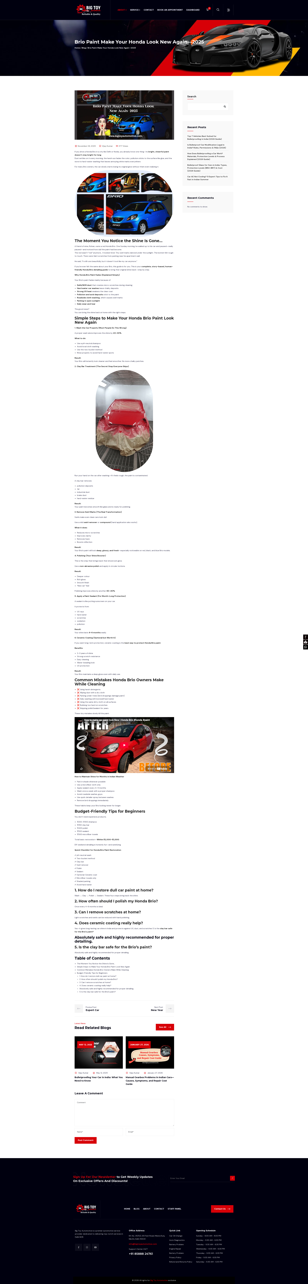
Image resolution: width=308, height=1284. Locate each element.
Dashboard (193, 10)
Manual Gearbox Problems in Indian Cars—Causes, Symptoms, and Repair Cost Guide (150, 1080)
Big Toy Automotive (159, 1280)
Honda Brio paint (153, 643)
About (121, 10)
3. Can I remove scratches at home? (95, 982)
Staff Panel (174, 1209)
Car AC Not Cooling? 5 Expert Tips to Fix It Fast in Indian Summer (207, 178)
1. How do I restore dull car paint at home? (97, 976)
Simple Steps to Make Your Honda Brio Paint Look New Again (103, 966)
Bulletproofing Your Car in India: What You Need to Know (99, 1079)
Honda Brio (110, 246)
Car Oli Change (175, 1236)
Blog (84, 48)
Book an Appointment (170, 10)
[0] (207, 9)
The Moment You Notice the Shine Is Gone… (96, 963)
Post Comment (85, 1140)
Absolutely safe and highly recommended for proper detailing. (106, 988)
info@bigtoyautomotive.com (143, 1244)
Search (191, 96)
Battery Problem (176, 1244)
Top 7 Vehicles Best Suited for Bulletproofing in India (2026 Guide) (204, 137)
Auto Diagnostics (177, 1240)
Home (77, 48)
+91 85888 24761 (141, 1253)
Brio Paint (90, 275)
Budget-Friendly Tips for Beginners (92, 973)
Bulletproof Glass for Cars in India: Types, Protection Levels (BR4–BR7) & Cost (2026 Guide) (207, 168)
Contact (149, 10)
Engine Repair (175, 1249)
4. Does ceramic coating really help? (95, 985)
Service (134, 10)
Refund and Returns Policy (180, 1262)
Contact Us (220, 1209)
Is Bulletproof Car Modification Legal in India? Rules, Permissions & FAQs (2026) (206, 146)
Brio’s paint (84, 550)
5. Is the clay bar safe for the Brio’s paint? (97, 991)
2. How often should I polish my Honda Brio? (98, 979)
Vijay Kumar (83, 1073)
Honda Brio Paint (146, 318)
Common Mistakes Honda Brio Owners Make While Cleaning (103, 970)
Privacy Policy (175, 1257)
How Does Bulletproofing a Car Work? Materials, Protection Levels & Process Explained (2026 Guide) (206, 156)
